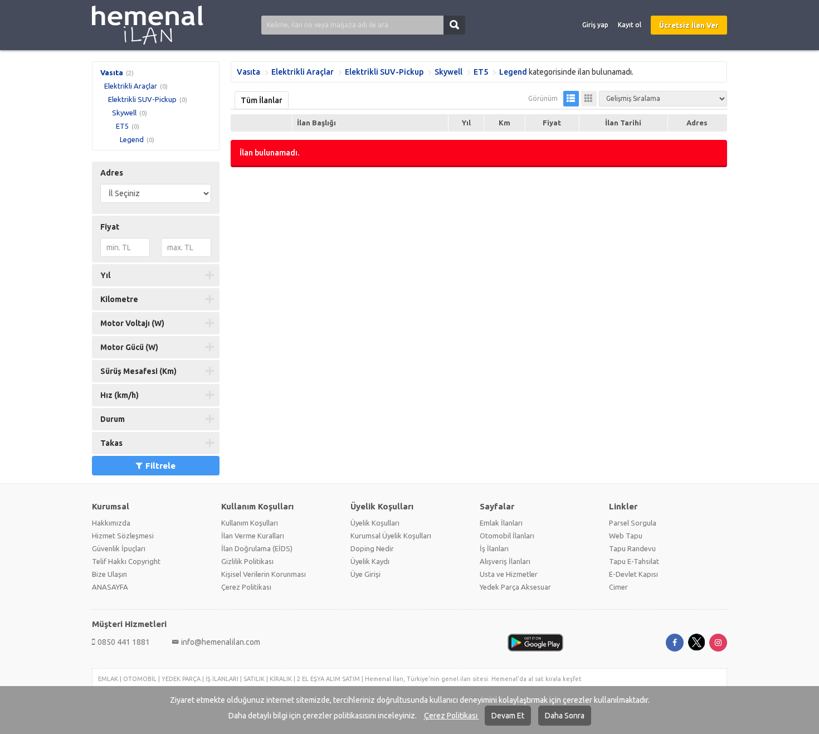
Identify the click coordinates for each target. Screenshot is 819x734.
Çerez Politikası (451, 715)
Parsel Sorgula (632, 523)
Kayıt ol (629, 24)
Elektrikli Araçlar (130, 86)
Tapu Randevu (632, 548)
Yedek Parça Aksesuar (515, 587)
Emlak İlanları (501, 523)
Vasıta (111, 72)
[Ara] (454, 25)
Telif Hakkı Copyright (126, 561)
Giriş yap (595, 24)
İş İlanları (494, 548)
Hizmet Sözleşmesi (123, 535)
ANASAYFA (110, 587)
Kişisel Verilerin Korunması (263, 574)
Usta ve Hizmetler (509, 574)
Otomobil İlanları (507, 535)
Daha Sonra (564, 715)
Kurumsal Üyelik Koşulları (390, 535)
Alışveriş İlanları (505, 561)
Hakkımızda (111, 523)
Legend (132, 139)
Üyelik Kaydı (369, 561)
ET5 (122, 126)
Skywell (124, 112)
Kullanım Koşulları (249, 523)
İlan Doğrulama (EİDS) (256, 548)
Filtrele (160, 465)
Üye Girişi (365, 574)
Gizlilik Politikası (247, 561)
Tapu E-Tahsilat (634, 561)
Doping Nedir (372, 548)
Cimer (618, 587)
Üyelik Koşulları (374, 523)
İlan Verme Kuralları (252, 535)
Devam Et (507, 715)
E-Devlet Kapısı (633, 574)
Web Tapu (625, 535)
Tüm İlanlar (261, 100)
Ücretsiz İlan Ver (689, 25)
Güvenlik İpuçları (118, 548)
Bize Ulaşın (109, 574)
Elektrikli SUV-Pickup (142, 99)
